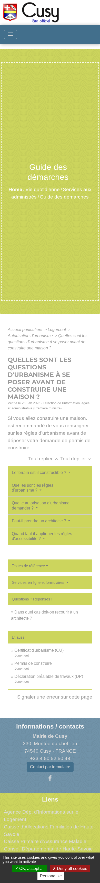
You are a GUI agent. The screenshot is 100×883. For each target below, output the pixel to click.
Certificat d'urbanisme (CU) (39, 650)
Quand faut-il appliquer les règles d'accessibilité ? (42, 536)
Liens (50, 799)
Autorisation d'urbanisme (31, 336)
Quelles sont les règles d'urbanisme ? (32, 487)
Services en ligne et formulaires (38, 582)
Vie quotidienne (42, 189)
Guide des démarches (64, 197)
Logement (57, 329)
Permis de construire (33, 663)
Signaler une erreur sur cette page (54, 697)
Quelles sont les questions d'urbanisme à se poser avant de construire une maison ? (47, 342)
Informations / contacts (50, 726)
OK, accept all (31, 868)
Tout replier (43, 458)
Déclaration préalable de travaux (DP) (48, 676)
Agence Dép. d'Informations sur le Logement (41, 815)
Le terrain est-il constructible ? (39, 472)
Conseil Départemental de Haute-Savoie (48, 848)
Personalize (51, 876)
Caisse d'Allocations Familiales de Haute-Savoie (49, 830)
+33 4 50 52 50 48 (50, 758)
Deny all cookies (71, 868)
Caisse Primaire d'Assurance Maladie (45, 841)
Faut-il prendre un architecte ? (39, 521)
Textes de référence (28, 566)
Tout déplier (76, 458)
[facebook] (50, 778)
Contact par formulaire (50, 767)
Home (15, 189)
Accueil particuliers (25, 329)
